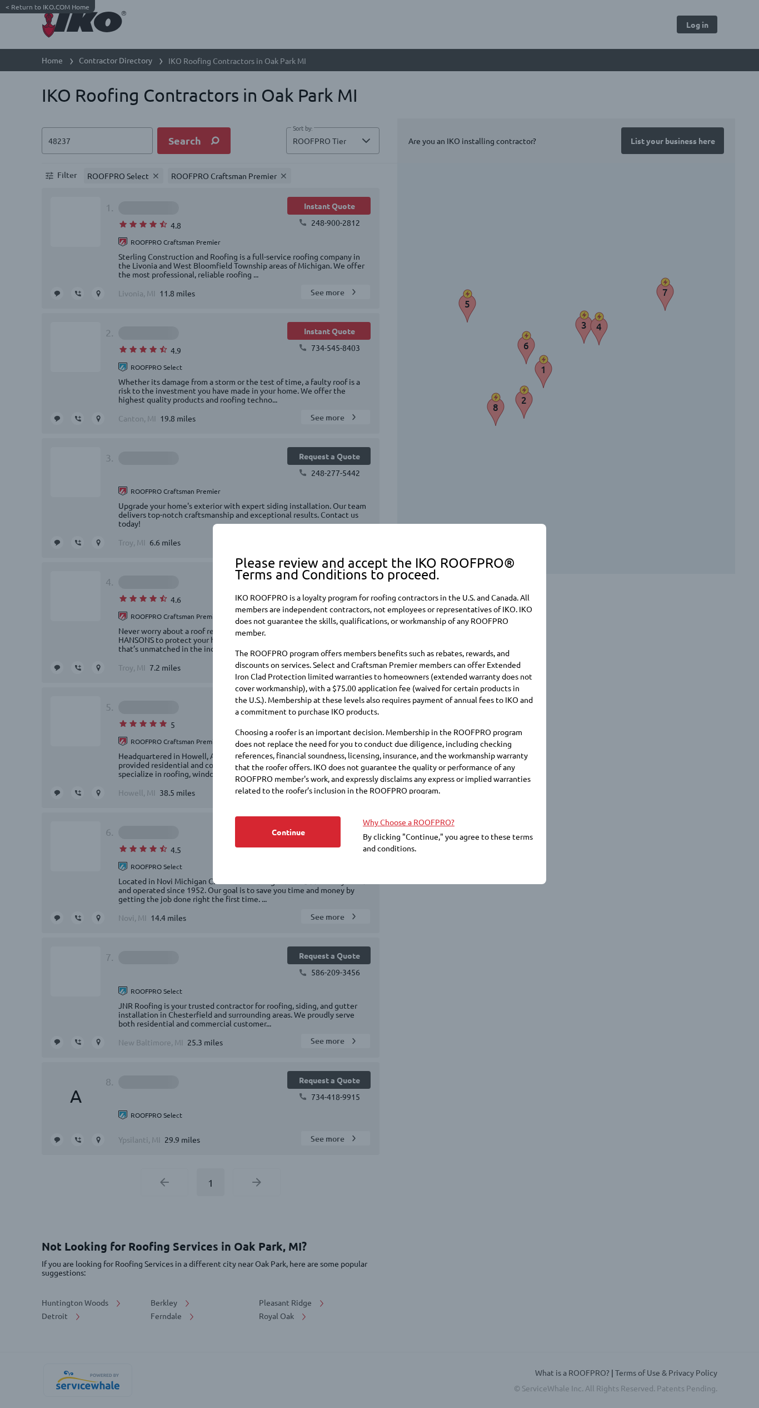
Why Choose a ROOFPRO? (409, 822)
